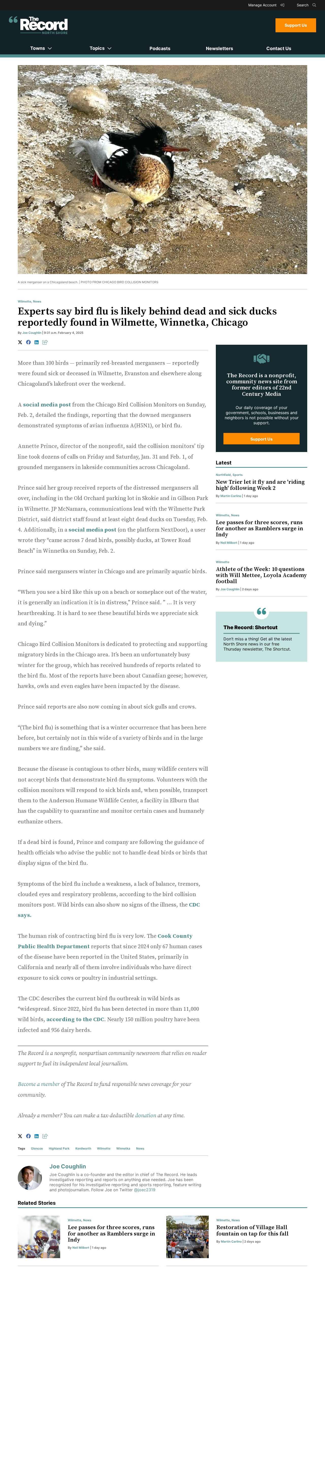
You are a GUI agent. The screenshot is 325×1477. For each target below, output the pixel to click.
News (37, 301)
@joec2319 (144, 1189)
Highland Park (59, 1148)
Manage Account (263, 5)
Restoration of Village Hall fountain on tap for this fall (252, 1230)
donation (145, 1115)
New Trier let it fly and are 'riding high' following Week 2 (260, 485)
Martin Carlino (230, 496)
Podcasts (160, 48)
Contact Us (278, 48)
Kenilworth (83, 1148)
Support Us (296, 25)
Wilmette (24, 301)
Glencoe (37, 1148)
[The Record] (38, 25)
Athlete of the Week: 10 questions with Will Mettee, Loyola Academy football (261, 575)
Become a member (39, 1084)
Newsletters (219, 48)
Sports (238, 475)
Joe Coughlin (31, 333)
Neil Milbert (228, 543)
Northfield (223, 475)
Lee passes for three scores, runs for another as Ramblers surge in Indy (259, 528)
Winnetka (123, 1148)
